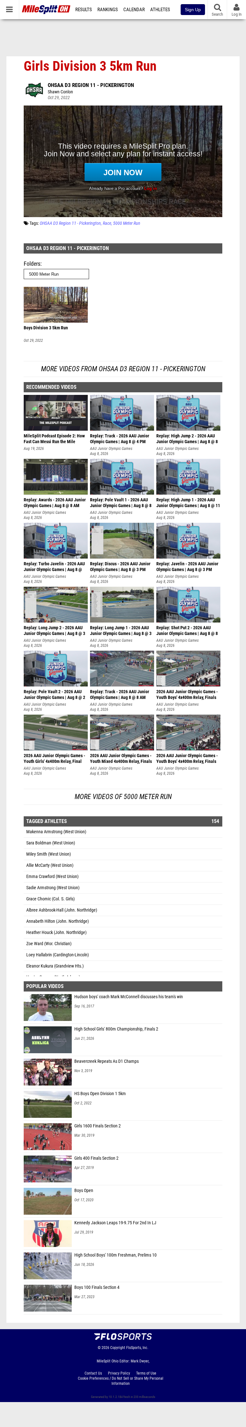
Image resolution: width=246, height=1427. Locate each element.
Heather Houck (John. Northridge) (56, 932)
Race (107, 223)
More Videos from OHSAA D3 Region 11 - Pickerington (123, 369)
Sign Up (193, 9)
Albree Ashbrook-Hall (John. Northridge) (61, 910)
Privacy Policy (119, 1373)
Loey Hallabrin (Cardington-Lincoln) (57, 955)
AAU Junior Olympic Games (111, 448)
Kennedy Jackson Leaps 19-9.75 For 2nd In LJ (115, 1223)
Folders (32, 263)
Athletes (160, 9)
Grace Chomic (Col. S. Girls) (50, 899)
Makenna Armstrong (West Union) (56, 832)
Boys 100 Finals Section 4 (96, 1287)
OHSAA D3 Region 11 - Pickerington (91, 85)
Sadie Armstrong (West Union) (52, 887)
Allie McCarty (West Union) (49, 865)
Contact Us (93, 1373)
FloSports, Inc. (137, 1347)
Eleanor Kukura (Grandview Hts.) (55, 966)
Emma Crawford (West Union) (52, 876)
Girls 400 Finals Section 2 (96, 1158)
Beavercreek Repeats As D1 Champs (106, 1061)
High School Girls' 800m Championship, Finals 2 (116, 1029)
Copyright (117, 1347)
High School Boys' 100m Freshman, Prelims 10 (115, 1255)
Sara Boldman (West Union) (50, 843)
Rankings (107, 9)
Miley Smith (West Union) (48, 854)
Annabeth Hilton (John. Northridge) (57, 921)
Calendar (134, 9)
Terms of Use (146, 1373)
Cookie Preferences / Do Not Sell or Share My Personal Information (120, 1381)
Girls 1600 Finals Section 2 (97, 1126)
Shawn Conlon (60, 92)
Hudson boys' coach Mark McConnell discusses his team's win (128, 997)
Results (83, 9)
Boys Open (83, 1190)
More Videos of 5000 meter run (123, 797)
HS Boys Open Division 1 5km (100, 1093)
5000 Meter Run (126, 223)
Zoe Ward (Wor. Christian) (48, 943)
